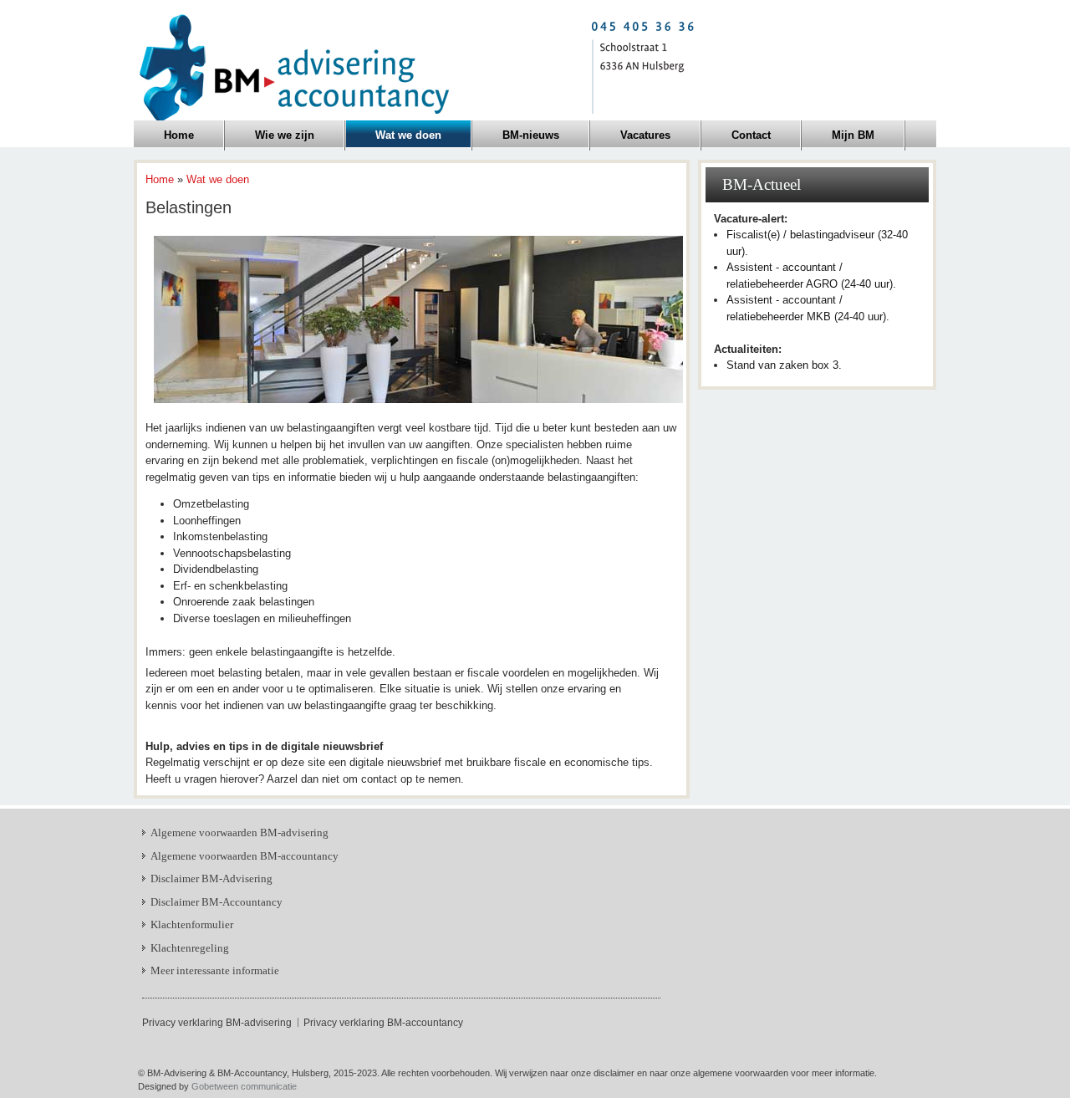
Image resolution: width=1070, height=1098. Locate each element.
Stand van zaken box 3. (784, 365)
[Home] (416, 66)
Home (159, 179)
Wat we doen (217, 179)
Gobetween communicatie (244, 1086)
